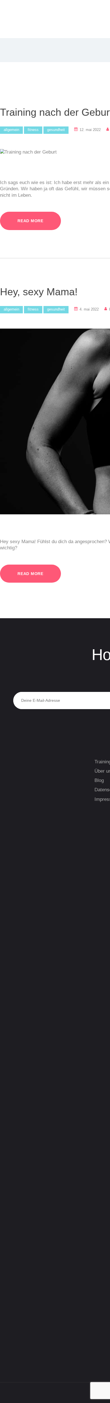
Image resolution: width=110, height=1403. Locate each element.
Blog (99, 780)
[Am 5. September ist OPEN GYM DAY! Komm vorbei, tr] (40, 868)
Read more (30, 220)
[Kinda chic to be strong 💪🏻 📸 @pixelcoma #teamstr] (40, 913)
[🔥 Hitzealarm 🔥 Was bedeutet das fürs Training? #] (40, 1163)
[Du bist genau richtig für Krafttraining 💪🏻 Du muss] (40, 1220)
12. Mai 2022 (90, 130)
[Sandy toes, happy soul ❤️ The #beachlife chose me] (40, 1280)
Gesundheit (56, 130)
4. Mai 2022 (89, 309)
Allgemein (11, 130)
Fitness (33, 130)
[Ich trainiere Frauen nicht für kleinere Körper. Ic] (40, 1039)
